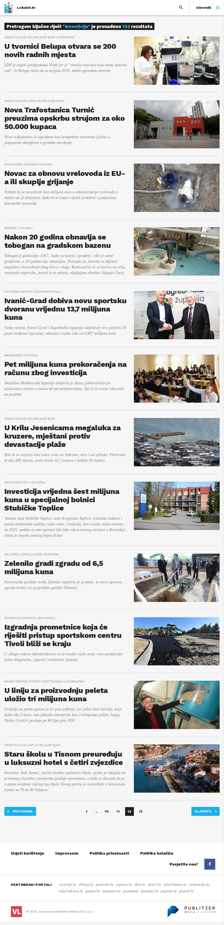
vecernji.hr (67, 884)
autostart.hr (111, 891)
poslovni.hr (105, 884)
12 (129, 811)
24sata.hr (86, 884)
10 (106, 811)
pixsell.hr (186, 891)
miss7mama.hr (175, 884)
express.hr (124, 884)
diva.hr (140, 884)
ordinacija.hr (199, 884)
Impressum (66, 853)
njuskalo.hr (150, 891)
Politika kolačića (156, 853)
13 (141, 811)
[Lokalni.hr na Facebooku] (209, 864)
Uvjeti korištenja (27, 853)
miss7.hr (154, 884)
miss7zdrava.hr (71, 891)
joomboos (130, 891)
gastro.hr (93, 891)
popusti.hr (169, 891)
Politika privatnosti (109, 853)
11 (117, 811)
